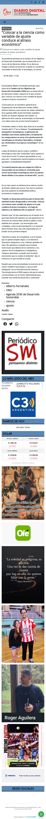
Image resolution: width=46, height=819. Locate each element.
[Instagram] (43, 2)
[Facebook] (39, 2)
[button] (31, 2)
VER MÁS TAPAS (23, 427)
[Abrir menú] (4, 22)
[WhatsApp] (35, 2)
